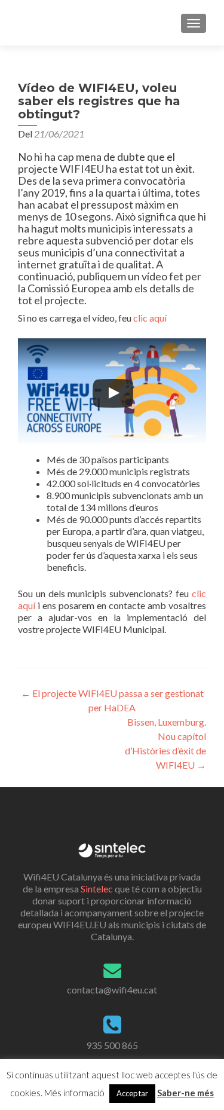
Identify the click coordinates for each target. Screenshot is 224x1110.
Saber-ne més (185, 1092)
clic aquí (150, 317)
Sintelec (97, 888)
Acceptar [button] (132, 1093)
